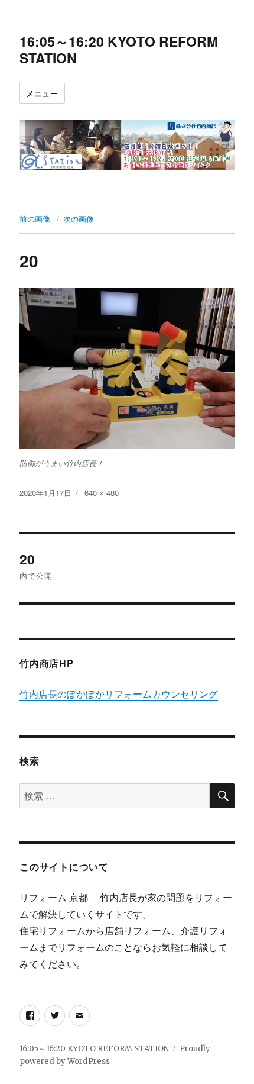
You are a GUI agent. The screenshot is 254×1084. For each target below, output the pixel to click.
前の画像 (34, 218)
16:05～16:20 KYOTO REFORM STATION (118, 49)
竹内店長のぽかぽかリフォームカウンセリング (118, 694)
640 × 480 (101, 492)
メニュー (42, 93)
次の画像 (78, 218)
